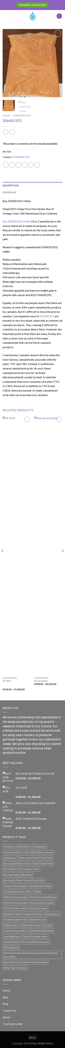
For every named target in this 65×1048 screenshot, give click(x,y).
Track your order (13, 1023)
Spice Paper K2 (11, 962)
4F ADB (7, 680)
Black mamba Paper (28, 857)
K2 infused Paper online (15, 908)
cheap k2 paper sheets (40, 886)
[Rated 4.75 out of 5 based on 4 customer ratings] (32, 138)
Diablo (37, 891)
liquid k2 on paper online (35, 936)
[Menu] (5, 16)
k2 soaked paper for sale (15, 919)
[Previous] (8, 63)
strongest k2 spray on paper (34, 962)
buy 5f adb (47, 857)
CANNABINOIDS (22, 115)
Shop (5, 997)
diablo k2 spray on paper (15, 897)
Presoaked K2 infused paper (35, 942)
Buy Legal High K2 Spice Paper (18, 874)
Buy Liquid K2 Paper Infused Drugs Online (24, 880)
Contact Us (9, 1010)
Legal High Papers (12, 936)
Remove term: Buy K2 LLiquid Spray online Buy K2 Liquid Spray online (31, 955)
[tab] (32, 185)
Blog (5, 1003)
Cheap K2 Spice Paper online (17, 891)
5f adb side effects (12, 852)
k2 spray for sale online (15, 930)
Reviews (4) (9, 192)
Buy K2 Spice (10, 869)
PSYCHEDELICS (11, 947)
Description (11, 185)
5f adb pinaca (39, 846)
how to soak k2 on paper (42, 902)
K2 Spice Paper (11, 925)
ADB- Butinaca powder (42, 852)
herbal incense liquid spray (43, 897)
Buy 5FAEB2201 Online (17, 221)
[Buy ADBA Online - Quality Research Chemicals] (32, 16)
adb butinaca (10, 857)
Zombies (22, 967)
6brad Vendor (41, 680)
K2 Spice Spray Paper (31, 925)
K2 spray (48, 925)
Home (6, 115)
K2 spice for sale (38, 919)
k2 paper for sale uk (32, 914)
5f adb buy (9, 846)
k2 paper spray (52, 914)
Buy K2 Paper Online (43, 863)
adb (26, 852)
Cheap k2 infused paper (15, 886)
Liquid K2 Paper (11, 942)
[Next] (57, 63)
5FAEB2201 (47, 316)
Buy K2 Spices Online (29, 869)
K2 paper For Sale (12, 914)
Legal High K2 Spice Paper (41, 930)
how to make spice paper (15, 902)
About (6, 1017)
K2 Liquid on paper (38, 908)
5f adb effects (23, 846)
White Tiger (9, 967)
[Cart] (59, 16)
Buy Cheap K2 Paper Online (17, 863)
